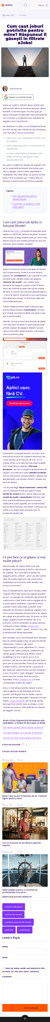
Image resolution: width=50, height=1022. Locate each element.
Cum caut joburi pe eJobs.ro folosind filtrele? (25, 197)
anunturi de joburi (13, 906)
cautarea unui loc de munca (18, 922)
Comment (7, 976)
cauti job (9, 929)
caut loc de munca (13, 914)
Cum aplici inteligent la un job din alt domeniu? (23, 732)
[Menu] (46, 5)
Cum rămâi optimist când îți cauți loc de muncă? (23, 727)
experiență (24, 929)
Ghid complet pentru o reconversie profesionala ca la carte (19, 891)
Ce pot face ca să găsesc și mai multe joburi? (26, 205)
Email (4, 957)
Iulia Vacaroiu (16, 89)
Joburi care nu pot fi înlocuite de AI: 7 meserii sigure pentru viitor (24, 797)
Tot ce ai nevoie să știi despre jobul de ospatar (21, 844)
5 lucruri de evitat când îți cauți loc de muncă (22, 738)
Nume (5, 946)
